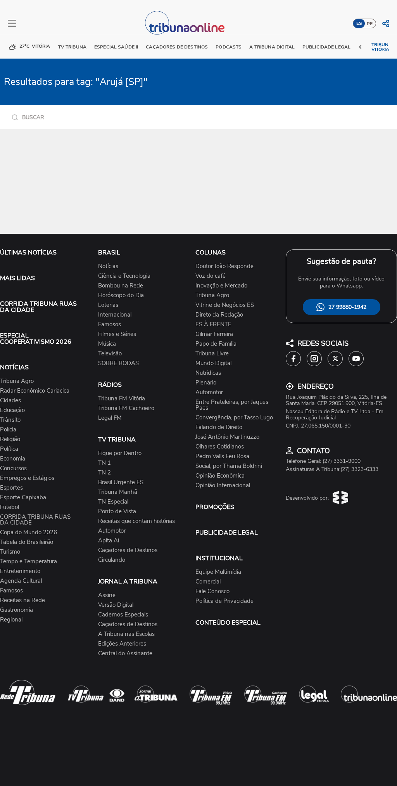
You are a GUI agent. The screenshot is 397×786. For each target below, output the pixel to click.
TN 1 (104, 463)
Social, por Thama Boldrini (228, 466)
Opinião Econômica (220, 476)
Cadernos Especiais (123, 615)
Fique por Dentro (120, 453)
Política (9, 449)
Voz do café (210, 276)
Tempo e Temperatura (28, 561)
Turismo (10, 552)
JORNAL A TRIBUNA (127, 581)
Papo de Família (215, 344)
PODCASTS (229, 47)
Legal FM (110, 418)
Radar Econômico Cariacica (34, 391)
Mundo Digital (213, 363)
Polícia (8, 430)
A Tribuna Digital (271, 47)
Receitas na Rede (22, 600)
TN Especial (113, 502)
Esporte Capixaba (23, 497)
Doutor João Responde (224, 266)
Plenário (205, 383)
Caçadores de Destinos (127, 550)
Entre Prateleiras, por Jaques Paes (231, 405)
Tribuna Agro (17, 381)
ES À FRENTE (213, 324)
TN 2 (104, 473)
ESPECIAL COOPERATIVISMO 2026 (35, 338)
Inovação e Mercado (221, 286)
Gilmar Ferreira (214, 334)
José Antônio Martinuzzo (227, 437)
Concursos (13, 468)
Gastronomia (16, 610)
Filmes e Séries (117, 334)
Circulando (111, 560)
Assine (107, 595)
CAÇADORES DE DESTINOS (177, 47)
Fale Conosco (212, 591)
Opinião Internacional (222, 485)
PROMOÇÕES (214, 507)
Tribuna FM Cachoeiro (126, 408)
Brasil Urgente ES (120, 482)
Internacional (114, 315)
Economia (12, 459)
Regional (11, 620)
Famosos (11, 591)
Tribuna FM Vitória (121, 399)
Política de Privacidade (224, 601)
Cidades (10, 400)
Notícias (108, 266)
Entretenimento (20, 571)
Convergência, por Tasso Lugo (234, 418)
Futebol (9, 507)
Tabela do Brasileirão (26, 542)
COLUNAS (210, 252)
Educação (12, 410)
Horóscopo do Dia (121, 295)
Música (107, 344)
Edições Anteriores (122, 644)
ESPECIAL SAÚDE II (116, 47)
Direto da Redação (219, 315)
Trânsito (10, 420)
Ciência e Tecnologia (124, 276)
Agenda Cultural (21, 581)
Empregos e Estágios (27, 478)
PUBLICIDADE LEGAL (226, 532)
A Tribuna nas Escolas (126, 634)
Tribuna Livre (212, 354)
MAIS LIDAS (17, 278)
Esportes (11, 488)
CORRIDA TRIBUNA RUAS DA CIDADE (38, 307)
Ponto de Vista (117, 511)
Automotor (112, 531)
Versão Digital (115, 605)
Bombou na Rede (120, 286)
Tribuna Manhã (117, 492)
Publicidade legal (326, 47)
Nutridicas (208, 373)
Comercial (208, 582)
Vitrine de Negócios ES (224, 305)
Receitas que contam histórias (136, 521)
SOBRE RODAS (118, 363)
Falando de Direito (218, 427)
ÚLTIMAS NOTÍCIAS (28, 252)
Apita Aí (108, 541)
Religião (10, 439)
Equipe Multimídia (218, 572)
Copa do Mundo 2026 (28, 532)
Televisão (110, 354)
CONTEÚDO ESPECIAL (228, 622)
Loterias (108, 305)
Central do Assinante (125, 653)
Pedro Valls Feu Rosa (222, 456)
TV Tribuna (72, 47)
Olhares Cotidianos (219, 447)
